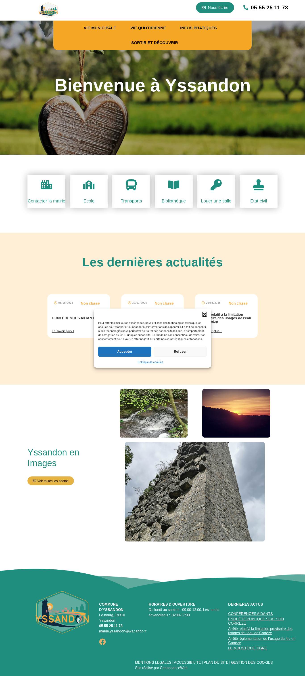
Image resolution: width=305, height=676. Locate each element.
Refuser (180, 351)
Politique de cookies (150, 362)
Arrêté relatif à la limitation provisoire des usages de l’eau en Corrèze (225, 318)
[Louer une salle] (216, 185)
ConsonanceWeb (174, 668)
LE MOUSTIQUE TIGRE (247, 648)
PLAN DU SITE (216, 662)
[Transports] (131, 185)
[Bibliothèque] (173, 185)
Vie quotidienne (148, 28)
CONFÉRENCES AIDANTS (74, 318)
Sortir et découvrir (154, 42)
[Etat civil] (258, 185)
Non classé (90, 303)
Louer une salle (216, 200)
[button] (204, 314)
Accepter (124, 351)
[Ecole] (88, 185)
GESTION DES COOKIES (252, 662)
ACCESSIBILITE (187, 662)
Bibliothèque (174, 200)
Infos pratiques (198, 28)
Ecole (89, 200)
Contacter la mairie (46, 200)
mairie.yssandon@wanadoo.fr (122, 631)
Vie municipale (100, 28)
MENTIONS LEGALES (153, 662)
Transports (131, 200)
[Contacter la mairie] (46, 185)
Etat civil (258, 200)
